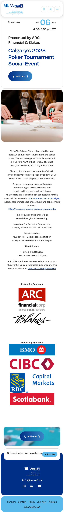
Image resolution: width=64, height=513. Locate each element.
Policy (32, 501)
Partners (11, 501)
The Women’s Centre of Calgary (44, 198)
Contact (22, 501)
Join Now (41, 501)
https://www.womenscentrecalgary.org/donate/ (32, 209)
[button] (20, 76)
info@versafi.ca (32, 480)
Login (54, 501)
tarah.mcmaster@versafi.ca (42, 268)
